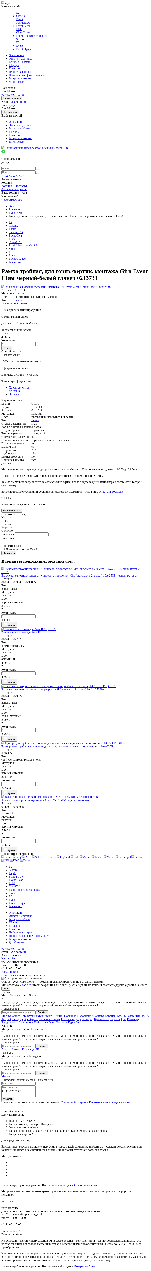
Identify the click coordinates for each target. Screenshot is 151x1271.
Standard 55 (23, 22)
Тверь (5, 1019)
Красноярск (101, 1019)
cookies (26, 985)
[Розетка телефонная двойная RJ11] (75, 629)
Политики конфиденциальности (109, 1102)
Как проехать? (10, 1231)
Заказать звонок (12, 98)
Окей (5, 988)
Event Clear (23, 25)
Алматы (16, 1049)
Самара (99, 1015)
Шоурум (14, 65)
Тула (123, 1019)
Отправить (9, 553)
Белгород (87, 1019)
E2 (18, 12)
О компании (16, 55)
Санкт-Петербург (23, 1015)
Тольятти (61, 1022)
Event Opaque (24, 49)
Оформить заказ (11, 199)
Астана (5, 1049)
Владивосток (9, 1022)
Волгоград (133, 1019)
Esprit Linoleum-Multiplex (31, 35)
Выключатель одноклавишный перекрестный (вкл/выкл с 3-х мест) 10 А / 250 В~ (52, 689)
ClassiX (20, 15)
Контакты (15, 68)
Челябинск (133, 1015)
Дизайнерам (16, 81)
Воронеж (110, 1015)
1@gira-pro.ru (17, 101)
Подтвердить (10, 112)
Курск (72, 1022)
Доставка (14, 390)
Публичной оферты (73, 1102)
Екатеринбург (43, 1015)
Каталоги (15, 925)
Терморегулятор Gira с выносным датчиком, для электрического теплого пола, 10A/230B (57, 746)
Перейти (42, 1012)
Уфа (78, 1022)
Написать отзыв (12, 510)
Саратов (115, 1019)
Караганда (28, 1049)
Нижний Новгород (64, 1015)
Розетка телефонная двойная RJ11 (22, 632)
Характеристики (19, 387)
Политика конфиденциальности (29, 75)
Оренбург (30, 1019)
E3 (18, 42)
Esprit (19, 19)
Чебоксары (41, 1022)
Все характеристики (14, 303)
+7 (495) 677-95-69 (12, 94)
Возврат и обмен (19, 61)
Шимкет (41, 1049)
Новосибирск (85, 1015)
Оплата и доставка (20, 58)
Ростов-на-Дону (71, 1019)
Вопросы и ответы (20, 78)
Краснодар (16, 1019)
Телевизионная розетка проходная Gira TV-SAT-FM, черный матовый (45, 800)
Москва (6, 1015)
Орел (52, 1022)
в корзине (14, 189)
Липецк (55, 1019)
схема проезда (10, 971)
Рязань (145, 1015)
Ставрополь (26, 1022)
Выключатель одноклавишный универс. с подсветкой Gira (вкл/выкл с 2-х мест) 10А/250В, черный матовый (69, 575)
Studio (20, 39)
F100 (19, 29)
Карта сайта (8, 958)
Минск (5, 1076)
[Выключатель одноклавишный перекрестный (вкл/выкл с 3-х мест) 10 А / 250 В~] (75, 686)
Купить (7, 348)
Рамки (18, 300)
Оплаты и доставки (111, 491)
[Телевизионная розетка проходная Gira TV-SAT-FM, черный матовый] (75, 797)
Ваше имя (8, 534)
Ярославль (43, 1019)
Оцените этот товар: (14, 514)
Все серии (15, 262)
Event (19, 45)
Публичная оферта (20, 71)
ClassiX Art (23, 32)
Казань (121, 1015)
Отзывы (14, 394)
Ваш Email (8, 538)
